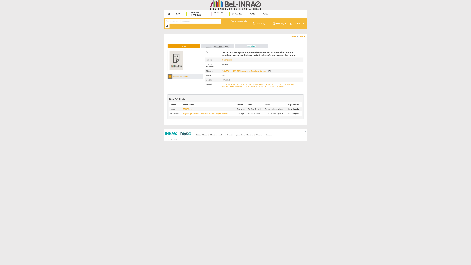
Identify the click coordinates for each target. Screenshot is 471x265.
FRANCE (272, 86)
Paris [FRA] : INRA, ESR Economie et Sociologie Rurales (244, 71)
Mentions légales (216, 135)
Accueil (168, 14)
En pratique (219, 12)
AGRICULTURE (246, 84)
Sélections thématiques (195, 13)
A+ (175, 139)
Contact (269, 135)
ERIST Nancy (188, 109)
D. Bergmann (227, 60)
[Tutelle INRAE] (171, 133)
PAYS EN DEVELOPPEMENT (233, 86)
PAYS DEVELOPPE (291, 84)
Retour (302, 36)
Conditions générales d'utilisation (240, 135)
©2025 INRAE (201, 135)
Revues (179, 13)
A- (168, 139)
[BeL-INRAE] (235, 5)
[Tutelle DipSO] (186, 134)
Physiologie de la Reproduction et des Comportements (205, 113)
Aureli (265, 13)
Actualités (237, 13)
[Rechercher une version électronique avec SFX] (251, 46)
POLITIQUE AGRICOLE (231, 84)
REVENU (279, 84)
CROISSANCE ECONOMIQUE (256, 86)
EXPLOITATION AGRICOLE (264, 84)
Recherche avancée (239, 21)
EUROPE (280, 86)
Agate (252, 13)
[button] (170, 76)
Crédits (259, 135)
